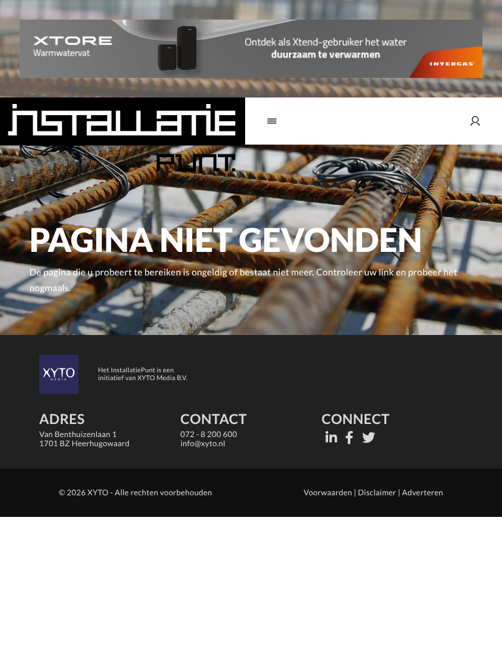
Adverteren (422, 492)
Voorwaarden (327, 492)
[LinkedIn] (331, 438)
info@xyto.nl (203, 443)
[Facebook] (349, 438)
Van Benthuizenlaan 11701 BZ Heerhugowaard (84, 438)
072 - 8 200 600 (208, 434)
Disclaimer (377, 492)
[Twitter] (368, 438)
